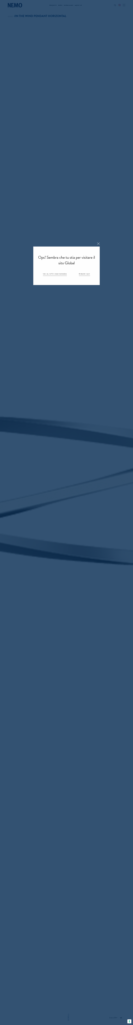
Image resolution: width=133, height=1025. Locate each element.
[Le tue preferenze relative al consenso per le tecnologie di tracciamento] (129, 1021)
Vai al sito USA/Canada (55, 274)
